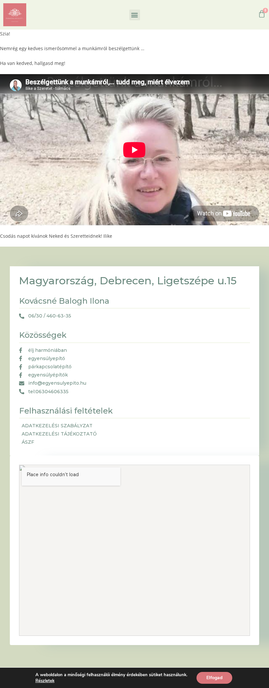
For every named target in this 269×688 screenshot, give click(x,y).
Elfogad (214, 678)
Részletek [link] (44, 681)
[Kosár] (262, 14)
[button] (134, 15)
